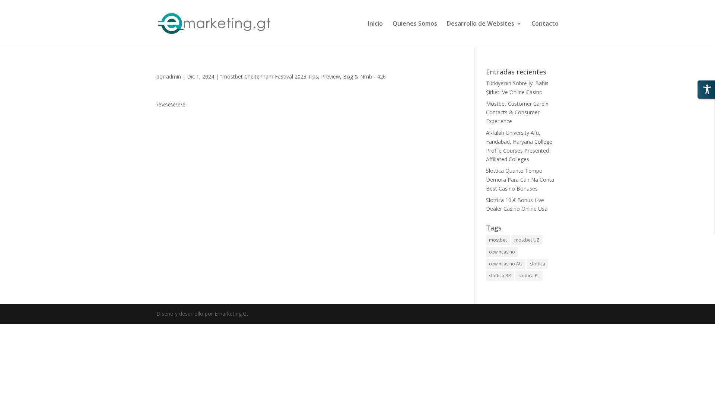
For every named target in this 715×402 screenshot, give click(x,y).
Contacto (545, 24)
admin (173, 76)
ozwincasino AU (505, 264)
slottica (537, 264)
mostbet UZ (527, 240)
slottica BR (500, 275)
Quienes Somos (415, 24)
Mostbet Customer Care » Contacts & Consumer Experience (517, 112)
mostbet (498, 240)
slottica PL (529, 275)
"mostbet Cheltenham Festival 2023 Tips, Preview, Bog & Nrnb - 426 (303, 76)
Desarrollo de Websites (480, 24)
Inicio (375, 24)
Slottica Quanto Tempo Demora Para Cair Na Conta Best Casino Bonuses (520, 179)
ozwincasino (502, 252)
